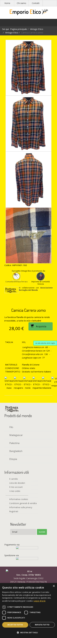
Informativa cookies (18, 499)
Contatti (35, 3)
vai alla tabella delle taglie (45, 343)
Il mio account (16, 487)
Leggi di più (40, 601)
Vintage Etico (36, 29)
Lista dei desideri (17, 483)
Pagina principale (18, 29)
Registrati (13, 511)
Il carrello (13, 478)
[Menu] (3, 23)
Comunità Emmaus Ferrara (16, 281)
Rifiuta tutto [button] (42, 624)
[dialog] (28, 610)
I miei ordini (14, 491)
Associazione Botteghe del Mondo (36, 288)
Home (7, 3)
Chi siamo (21, 3)
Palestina (14, 443)
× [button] (54, 586)
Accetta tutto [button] (15, 624)
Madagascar (16, 435)
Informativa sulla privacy (20, 507)
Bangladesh (15, 451)
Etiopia (13, 459)
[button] (28, 633)
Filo (11, 427)
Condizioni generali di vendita (23, 503)
